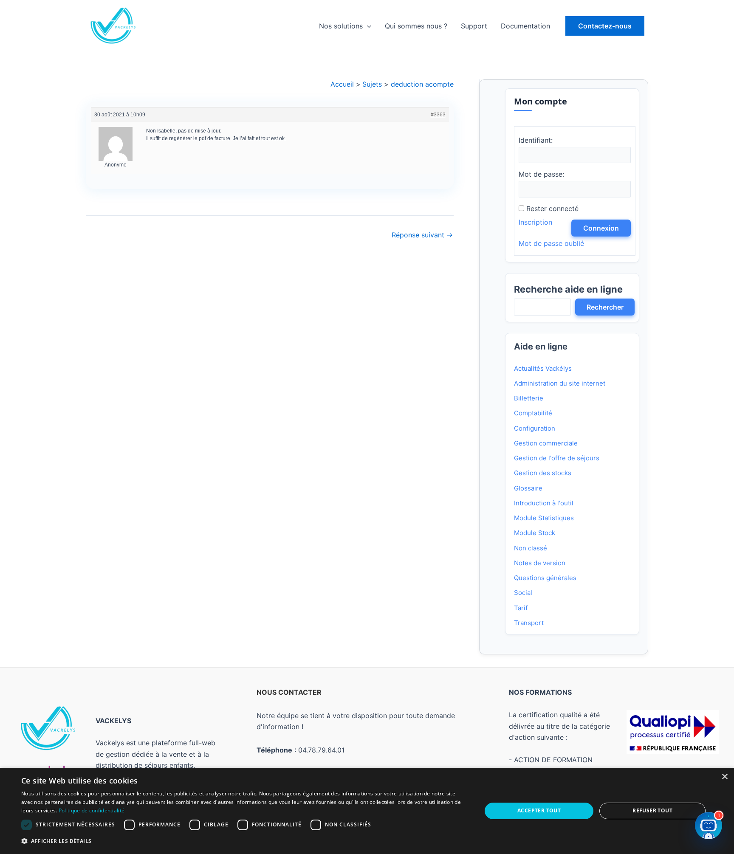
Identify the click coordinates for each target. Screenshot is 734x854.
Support (474, 26)
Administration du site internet (559, 383)
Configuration (534, 428)
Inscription (535, 222)
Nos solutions (341, 26)
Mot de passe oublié (551, 243)
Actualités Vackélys (543, 368)
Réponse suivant (422, 234)
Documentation (525, 26)
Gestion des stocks (542, 473)
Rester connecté (552, 208)
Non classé (530, 548)
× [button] (724, 777)
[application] (367, 26)
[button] (604, 26)
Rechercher (605, 307)
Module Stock (534, 533)
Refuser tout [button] (652, 810)
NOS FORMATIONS (540, 692)
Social (523, 593)
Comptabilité (533, 413)
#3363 (437, 115)
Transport (529, 623)
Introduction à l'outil (543, 503)
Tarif (521, 608)
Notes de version (539, 563)
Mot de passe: (541, 174)
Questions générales (545, 578)
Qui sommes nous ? (416, 26)
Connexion (601, 228)
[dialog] (367, 811)
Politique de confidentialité (91, 810)
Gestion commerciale (546, 443)
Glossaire (528, 488)
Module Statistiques (544, 518)
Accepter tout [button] (539, 810)
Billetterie (528, 398)
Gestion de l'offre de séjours (556, 458)
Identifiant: (536, 140)
